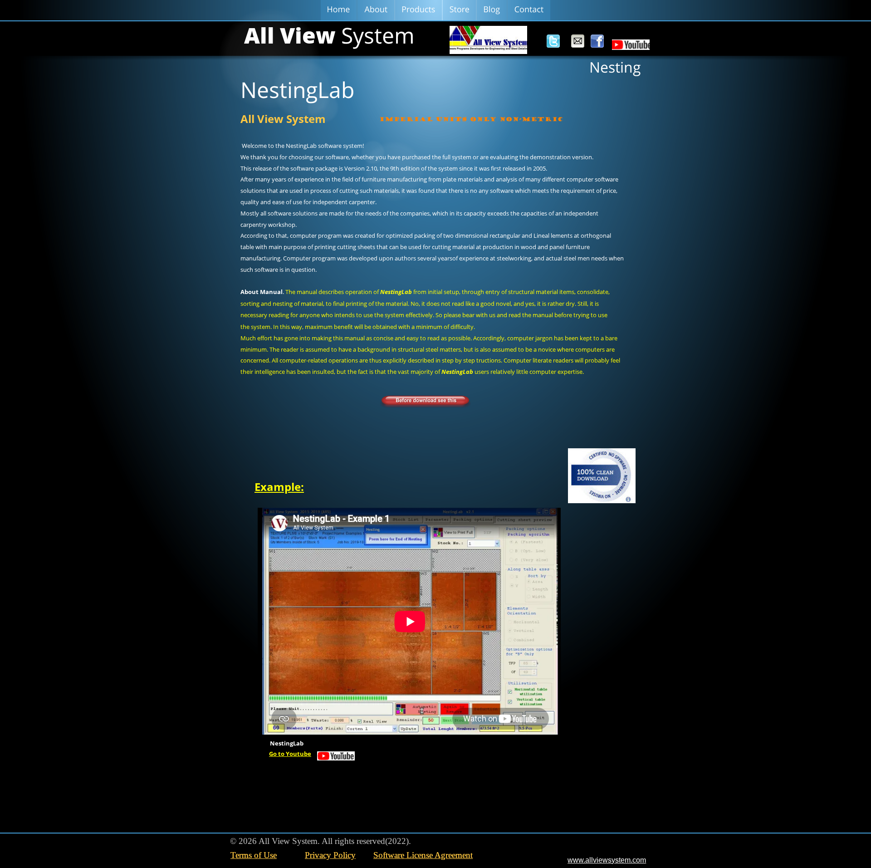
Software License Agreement (423, 855)
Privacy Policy (330, 855)
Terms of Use (253, 855)
